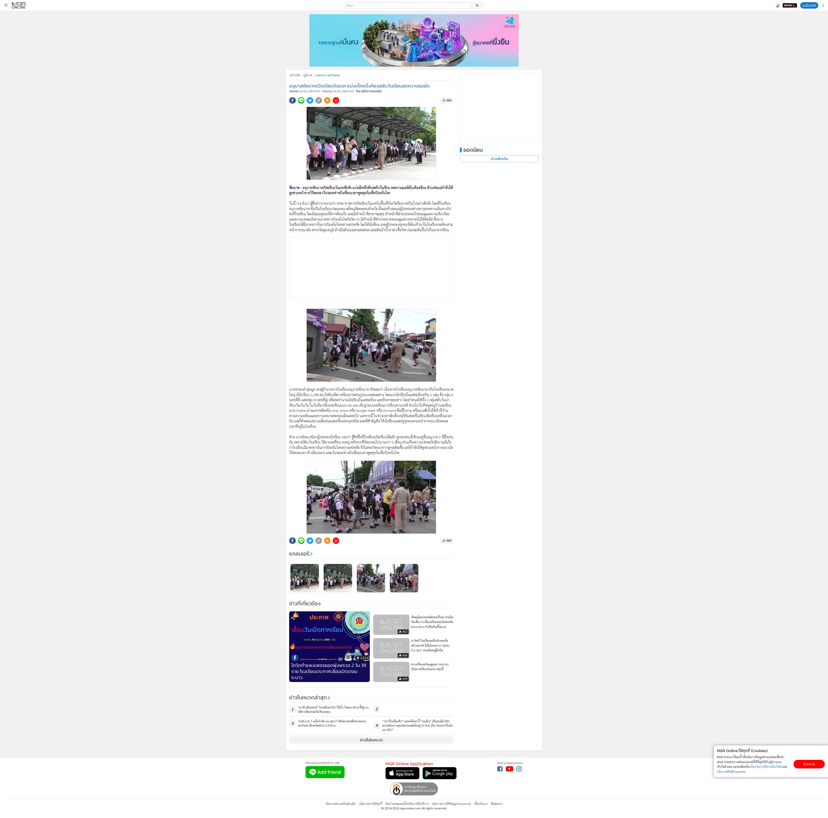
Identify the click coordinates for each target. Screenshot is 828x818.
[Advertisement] (371, 268)
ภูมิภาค (307, 75)
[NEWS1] (790, 5)
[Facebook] (500, 768)
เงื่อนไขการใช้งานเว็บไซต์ (765, 766)
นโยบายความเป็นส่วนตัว (340, 804)
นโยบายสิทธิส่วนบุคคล (731, 771)
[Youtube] (509, 768)
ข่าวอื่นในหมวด (371, 740)
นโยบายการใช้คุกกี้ (370, 804)
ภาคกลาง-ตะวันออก (327, 75)
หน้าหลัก (294, 75)
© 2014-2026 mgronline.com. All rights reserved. (414, 808)
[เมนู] (6, 5)
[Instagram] (519, 768)
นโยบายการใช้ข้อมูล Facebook (451, 804)
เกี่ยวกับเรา (481, 804)
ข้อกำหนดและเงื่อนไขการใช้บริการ (407, 804)
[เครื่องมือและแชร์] (824, 5)
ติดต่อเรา (496, 804)
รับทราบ (809, 764)
